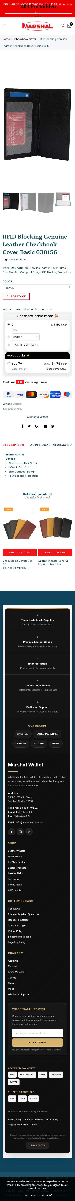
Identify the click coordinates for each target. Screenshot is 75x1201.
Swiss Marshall (16, 971)
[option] (37, 124)
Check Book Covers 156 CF (18, 562)
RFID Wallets (15, 856)
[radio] (37, 335)
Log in (6, 259)
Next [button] (61, 126)
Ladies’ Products (17, 867)
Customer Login (17, 925)
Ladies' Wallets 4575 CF (53, 560)
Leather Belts (15, 873)
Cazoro (12, 983)
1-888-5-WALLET (29, 807)
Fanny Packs (15, 884)
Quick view (32, 511)
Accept (30, 1195)
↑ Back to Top (37, 1145)
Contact (34, 1124)
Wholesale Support (18, 994)
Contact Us (14, 908)
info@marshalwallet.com (29, 822)
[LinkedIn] (29, 831)
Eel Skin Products (17, 862)
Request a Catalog (18, 919)
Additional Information (52, 444)
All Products (14, 890)
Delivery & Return (37, 417)
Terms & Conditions (33, 1119)
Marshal (17, 404)
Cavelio (12, 977)
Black (10, 287)
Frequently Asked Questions (23, 914)
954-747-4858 (24, 812)
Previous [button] (9, 126)
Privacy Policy (14, 1119)
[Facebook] (11, 831)
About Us (13, 960)
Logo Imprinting (16, 942)
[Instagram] (20, 831)
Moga (11, 988)
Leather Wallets (16, 850)
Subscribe (37, 1042)
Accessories (14, 879)
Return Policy (15, 931)
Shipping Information (19, 936)
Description (13, 444)
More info (47, 1195)
